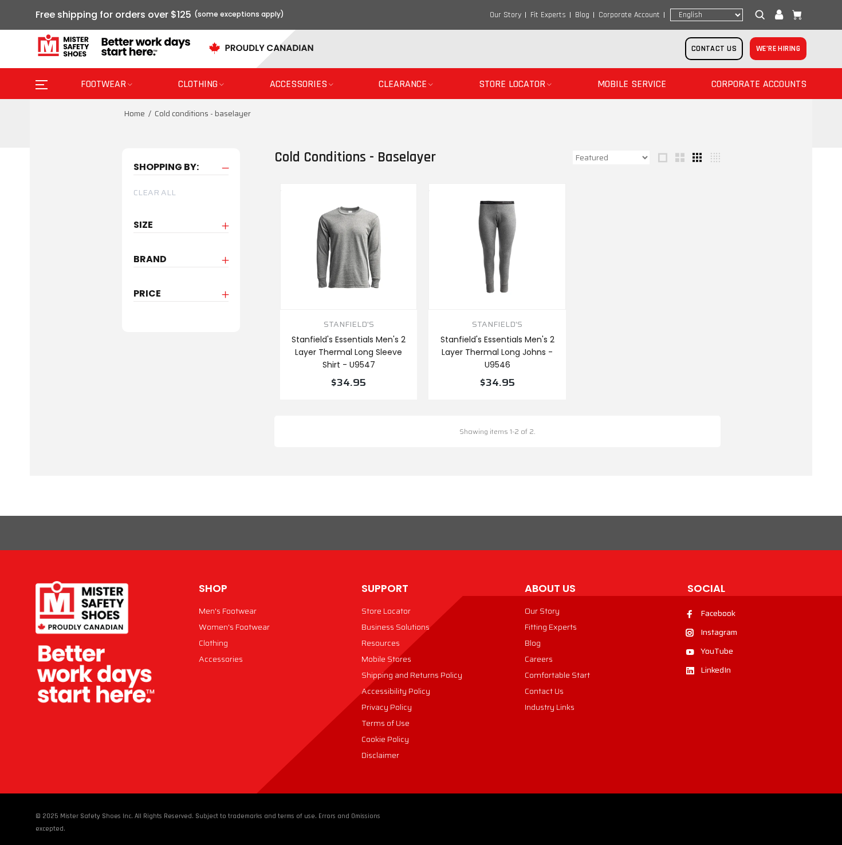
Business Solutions (395, 627)
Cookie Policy (385, 739)
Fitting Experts (551, 627)
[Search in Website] (762, 15)
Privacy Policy (386, 707)
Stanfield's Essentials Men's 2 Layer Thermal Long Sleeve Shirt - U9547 (349, 352)
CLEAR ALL (154, 192)
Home (134, 113)
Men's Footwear (228, 611)
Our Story (505, 15)
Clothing (213, 643)
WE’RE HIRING (778, 49)
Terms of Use (385, 723)
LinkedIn (716, 670)
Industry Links (550, 707)
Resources (380, 643)
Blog (582, 15)
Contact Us (544, 691)
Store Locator (386, 611)
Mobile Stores (386, 659)
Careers (539, 659)
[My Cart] (794, 15)
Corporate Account (629, 15)
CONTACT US (714, 49)
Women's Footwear (234, 627)
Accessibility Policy (395, 691)
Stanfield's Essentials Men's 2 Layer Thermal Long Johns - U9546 (497, 352)
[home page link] (113, 46)
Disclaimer (380, 755)
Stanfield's (349, 324)
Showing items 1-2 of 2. (497, 431)
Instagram (719, 632)
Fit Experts (548, 15)
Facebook (718, 613)
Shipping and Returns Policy (411, 675)
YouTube (717, 651)
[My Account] (779, 15)
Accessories (221, 659)
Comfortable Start (557, 675)
